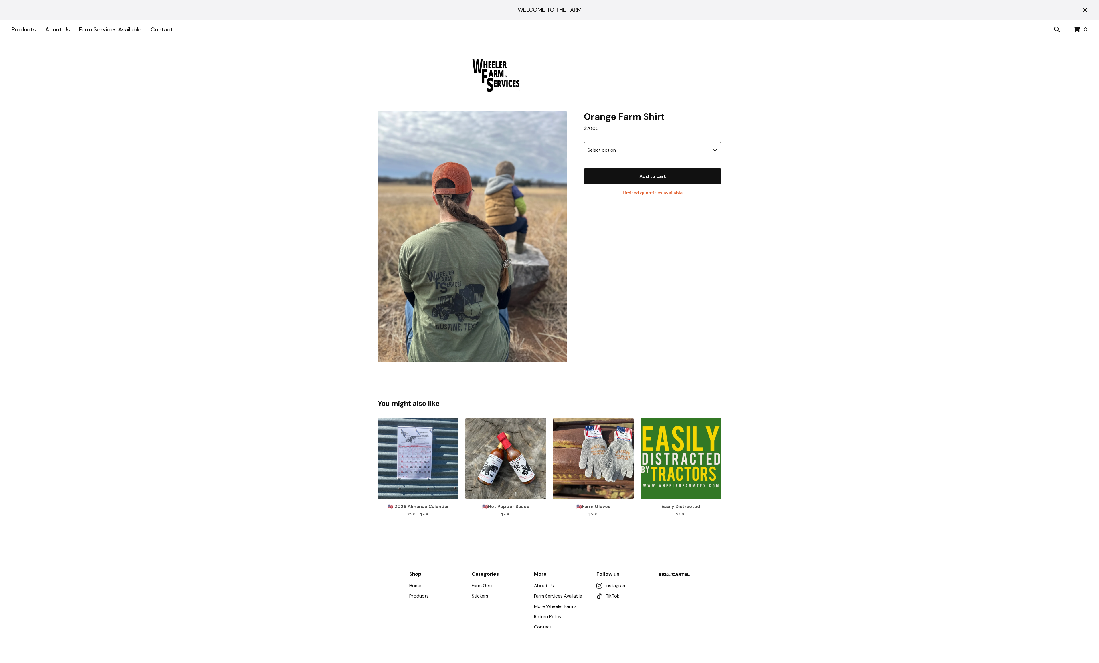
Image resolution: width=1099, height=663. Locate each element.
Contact (162, 29)
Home (415, 586)
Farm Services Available (110, 29)
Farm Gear (482, 586)
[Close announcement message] (1085, 10)
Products (23, 29)
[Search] (1057, 29)
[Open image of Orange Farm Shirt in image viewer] (472, 236)
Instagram (616, 586)
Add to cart (652, 176)
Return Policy (548, 617)
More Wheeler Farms (555, 606)
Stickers (480, 596)
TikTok (612, 596)
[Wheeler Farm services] (549, 75)
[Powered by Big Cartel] (674, 574)
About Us (57, 29)
